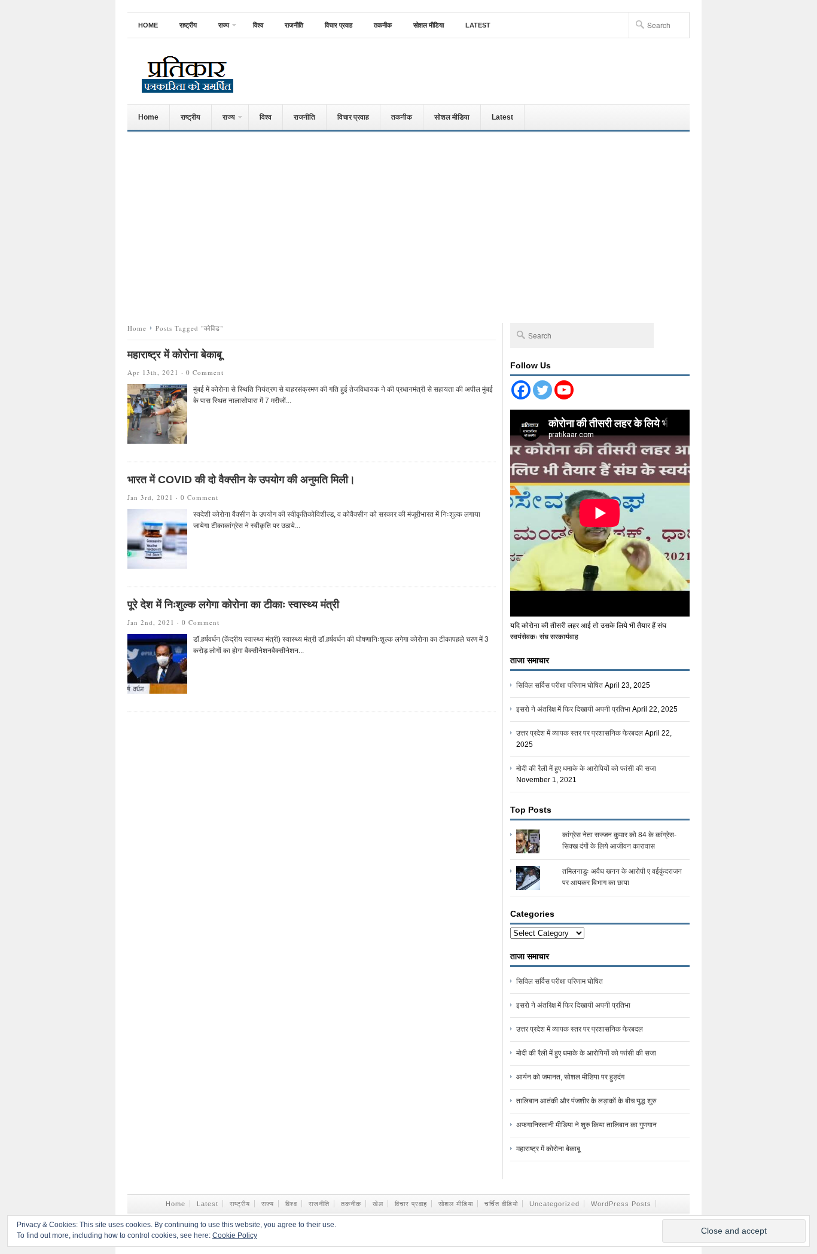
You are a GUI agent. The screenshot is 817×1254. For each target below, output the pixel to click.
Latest (477, 25)
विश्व (258, 25)
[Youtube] (564, 389)
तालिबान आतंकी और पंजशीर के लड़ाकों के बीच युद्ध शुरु (586, 1101)
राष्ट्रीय (188, 25)
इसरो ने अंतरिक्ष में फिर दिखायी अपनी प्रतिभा (573, 709)
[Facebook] (521, 389)
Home (148, 25)
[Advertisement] (408, 224)
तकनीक (383, 25)
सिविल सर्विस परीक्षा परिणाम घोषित (559, 685)
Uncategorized (554, 1203)
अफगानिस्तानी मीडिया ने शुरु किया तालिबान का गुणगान (586, 1125)
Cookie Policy (234, 1235)
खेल (378, 1203)
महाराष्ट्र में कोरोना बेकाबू (174, 355)
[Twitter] (542, 389)
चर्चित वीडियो (501, 1203)
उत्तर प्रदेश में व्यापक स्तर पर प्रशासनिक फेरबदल (579, 733)
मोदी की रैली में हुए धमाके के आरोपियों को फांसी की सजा (586, 768)
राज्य (218, 29)
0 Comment (205, 372)
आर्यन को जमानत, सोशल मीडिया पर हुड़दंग (570, 1077)
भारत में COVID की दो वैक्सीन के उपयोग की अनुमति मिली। (241, 480)
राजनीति (294, 25)
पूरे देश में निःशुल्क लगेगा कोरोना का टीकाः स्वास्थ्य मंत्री (233, 605)
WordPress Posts (621, 1203)
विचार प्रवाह (338, 25)
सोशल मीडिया (428, 25)
